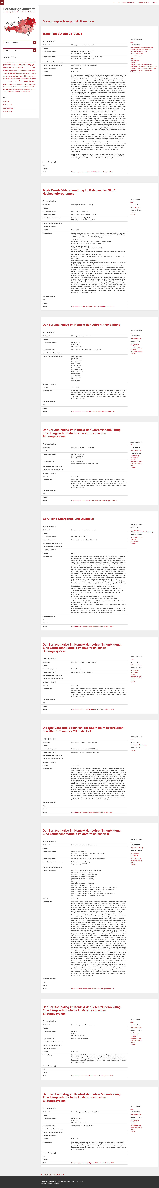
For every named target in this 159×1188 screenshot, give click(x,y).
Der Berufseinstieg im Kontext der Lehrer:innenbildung (81, 324)
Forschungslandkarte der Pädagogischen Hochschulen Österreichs (58, 1181)
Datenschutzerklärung (53, 1183)
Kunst (32, 73)
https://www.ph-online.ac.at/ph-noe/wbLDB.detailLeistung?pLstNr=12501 (92, 989)
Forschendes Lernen (27, 68)
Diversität (133, 539)
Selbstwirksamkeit (26, 89)
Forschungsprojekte (126, 3)
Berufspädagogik (135, 207)
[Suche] (114, 2)
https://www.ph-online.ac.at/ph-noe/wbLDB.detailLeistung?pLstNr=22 (91, 812)
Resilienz (15, 86)
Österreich (133, 350)
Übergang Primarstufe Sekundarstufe (141, 64)
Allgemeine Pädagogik (137, 848)
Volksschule (25, 91)
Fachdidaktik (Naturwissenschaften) (140, 49)
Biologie (132, 59)
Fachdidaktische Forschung (138, 51)
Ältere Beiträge (46, 1174)
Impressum (44, 1183)
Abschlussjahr (12, 42)
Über (155, 3)
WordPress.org (7, 111)
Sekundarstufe (17, 89)
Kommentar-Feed (8, 108)
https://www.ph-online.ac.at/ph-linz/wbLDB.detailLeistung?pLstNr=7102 (92, 1076)
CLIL (28, 62)
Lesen (14, 76)
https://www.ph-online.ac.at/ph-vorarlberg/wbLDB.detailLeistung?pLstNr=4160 (94, 500)
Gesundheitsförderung (25, 70)
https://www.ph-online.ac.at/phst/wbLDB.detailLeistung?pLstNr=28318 (91, 172)
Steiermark (10, 91)
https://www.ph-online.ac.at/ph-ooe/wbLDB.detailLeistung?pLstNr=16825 (92, 709)
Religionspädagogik (28, 84)
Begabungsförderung (8, 62)
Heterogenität (134, 541)
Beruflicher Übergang (136, 537)
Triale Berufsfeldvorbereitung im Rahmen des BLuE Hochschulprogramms (79, 192)
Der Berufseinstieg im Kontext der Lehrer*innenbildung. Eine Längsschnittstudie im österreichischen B (82, 832)
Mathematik (21, 75)
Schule (132, 465)
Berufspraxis (134, 346)
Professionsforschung (136, 53)
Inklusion (133, 213)
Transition (133, 62)
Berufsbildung (16, 62)
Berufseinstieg (134, 344)
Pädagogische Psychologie (138, 745)
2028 (131, 42)
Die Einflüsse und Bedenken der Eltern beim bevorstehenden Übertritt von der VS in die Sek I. (84, 729)
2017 (131, 739)
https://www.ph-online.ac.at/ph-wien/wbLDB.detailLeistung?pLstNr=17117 (93, 411)
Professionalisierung (136, 352)
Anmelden (6, 101)
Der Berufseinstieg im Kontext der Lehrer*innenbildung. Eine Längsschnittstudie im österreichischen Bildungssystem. (82, 1010)
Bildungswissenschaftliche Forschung (141, 48)
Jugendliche (19, 73)
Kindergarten (26, 73)
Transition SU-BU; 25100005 (62, 33)
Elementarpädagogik (26, 64)
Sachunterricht (134, 61)
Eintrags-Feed (7, 105)
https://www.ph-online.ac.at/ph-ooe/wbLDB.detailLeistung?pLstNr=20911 (92, 626)
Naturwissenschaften (13, 82)
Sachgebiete (11, 50)
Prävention (19, 84)
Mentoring (8, 78)
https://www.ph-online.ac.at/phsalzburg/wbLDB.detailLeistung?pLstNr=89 (92, 306)
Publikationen (143, 3)
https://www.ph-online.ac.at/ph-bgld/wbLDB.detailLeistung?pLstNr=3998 (92, 1163)
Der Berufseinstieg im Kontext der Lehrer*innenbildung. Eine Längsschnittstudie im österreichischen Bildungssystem (82, 432)
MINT (12, 78)
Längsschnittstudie (135, 461)
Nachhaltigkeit (28, 78)
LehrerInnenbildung (136, 348)
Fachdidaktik (17, 68)
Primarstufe (25, 81)
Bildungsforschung (135, 339)
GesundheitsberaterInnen (14, 70)
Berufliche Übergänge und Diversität (68, 518)
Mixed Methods (16, 78)
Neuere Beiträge (58, 1174)
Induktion (133, 459)
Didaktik (31, 62)
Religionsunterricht (8, 87)
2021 (131, 202)
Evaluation (8, 67)
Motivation (22, 78)
